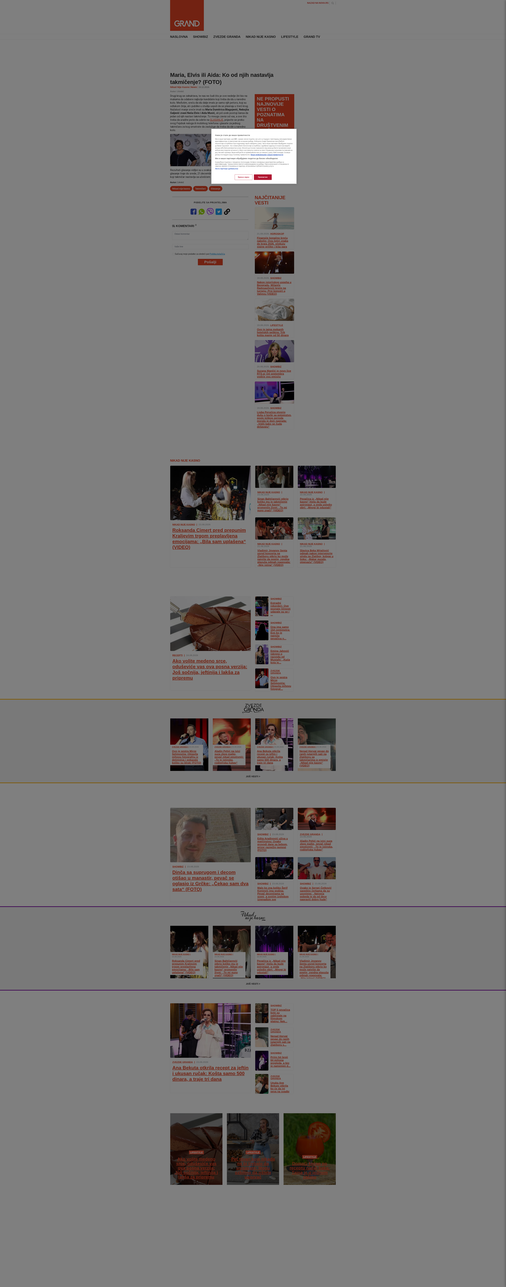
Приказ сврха (243, 177)
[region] (254, 156)
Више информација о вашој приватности (267, 155)
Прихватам (262, 177)
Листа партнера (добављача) (226, 169)
